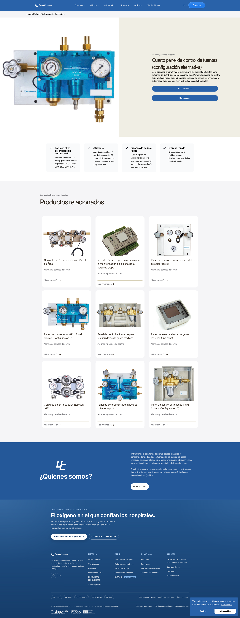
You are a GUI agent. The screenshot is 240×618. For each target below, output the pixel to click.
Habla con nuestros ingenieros (67, 536)
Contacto (197, 5)
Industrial (108, 5)
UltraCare (124, 5)
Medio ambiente (95, 573)
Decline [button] (203, 611)
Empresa (79, 5)
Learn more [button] (226, 604)
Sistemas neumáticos (124, 564)
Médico (93, 5)
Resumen (145, 559)
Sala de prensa (94, 584)
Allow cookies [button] (225, 611)
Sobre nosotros (139, 486)
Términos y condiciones (163, 606)
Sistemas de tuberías (123, 573)
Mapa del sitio (173, 576)
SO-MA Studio (113, 606)
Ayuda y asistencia (182, 606)
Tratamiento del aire (150, 573)
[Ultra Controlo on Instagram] (53, 575)
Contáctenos (184, 98)
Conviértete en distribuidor (104, 536)
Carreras (92, 568)
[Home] (43, 5)
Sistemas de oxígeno (123, 559)
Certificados (93, 564)
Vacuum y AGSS (121, 568)
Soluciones (145, 564)
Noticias (138, 5)
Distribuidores (153, 5)
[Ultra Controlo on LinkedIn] (59, 575)
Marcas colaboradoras (150, 568)
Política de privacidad (144, 606)
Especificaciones (185, 88)
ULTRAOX (124, 577)
